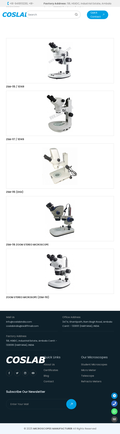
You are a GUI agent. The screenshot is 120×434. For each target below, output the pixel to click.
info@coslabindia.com (19, 321)
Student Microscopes (94, 364)
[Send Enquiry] (114, 419)
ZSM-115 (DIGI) (14, 192)
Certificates (51, 370)
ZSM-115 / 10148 (15, 86)
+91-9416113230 (19, 3)
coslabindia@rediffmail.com (22, 326)
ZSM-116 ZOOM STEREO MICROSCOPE (27, 244)
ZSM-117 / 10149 (15, 139)
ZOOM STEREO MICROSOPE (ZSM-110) (27, 297)
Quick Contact (95, 14)
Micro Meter (88, 370)
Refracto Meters (91, 381)
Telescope (87, 376)
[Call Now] (114, 396)
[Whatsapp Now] (114, 411)
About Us (49, 364)
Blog (46, 376)
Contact (49, 381)
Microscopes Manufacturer (52, 428)
